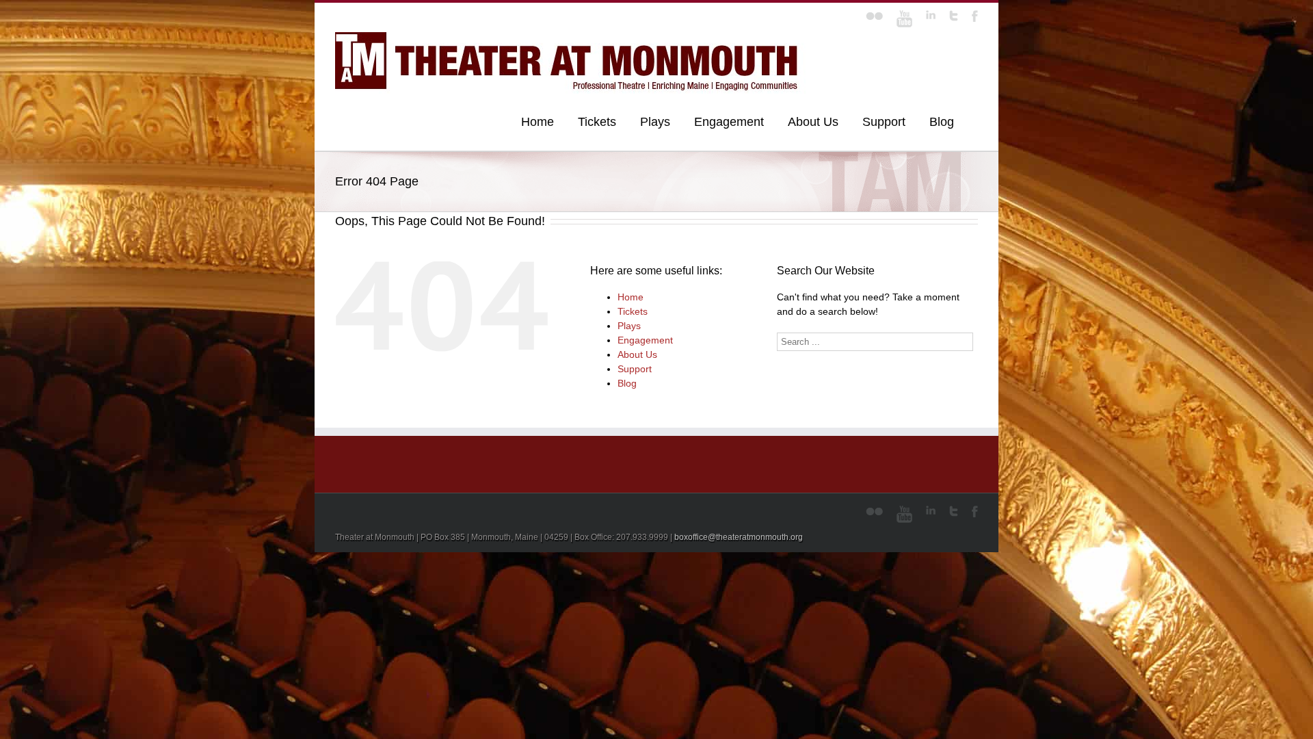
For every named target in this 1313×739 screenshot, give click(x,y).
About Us (813, 122)
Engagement (729, 122)
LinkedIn (931, 14)
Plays (655, 122)
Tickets (597, 122)
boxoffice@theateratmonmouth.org (738, 537)
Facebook (975, 16)
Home (537, 122)
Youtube (904, 18)
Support (883, 122)
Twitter (953, 15)
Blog (941, 122)
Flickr (874, 16)
